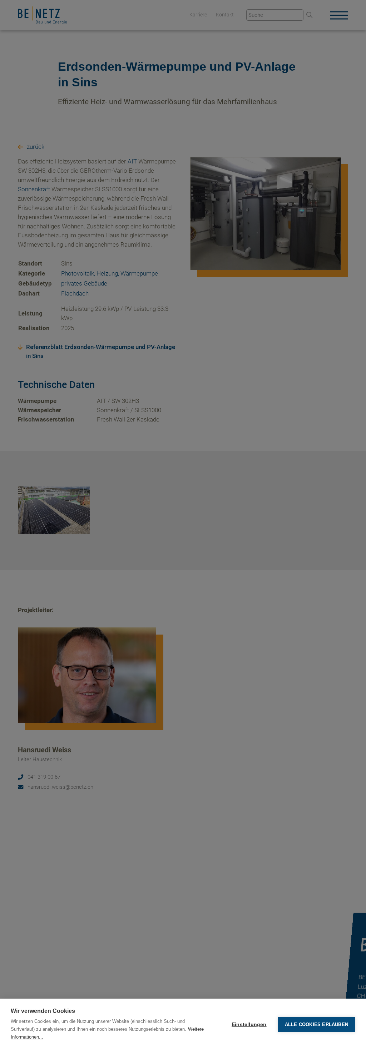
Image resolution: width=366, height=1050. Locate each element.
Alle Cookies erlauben (316, 1024)
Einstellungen (249, 1024)
